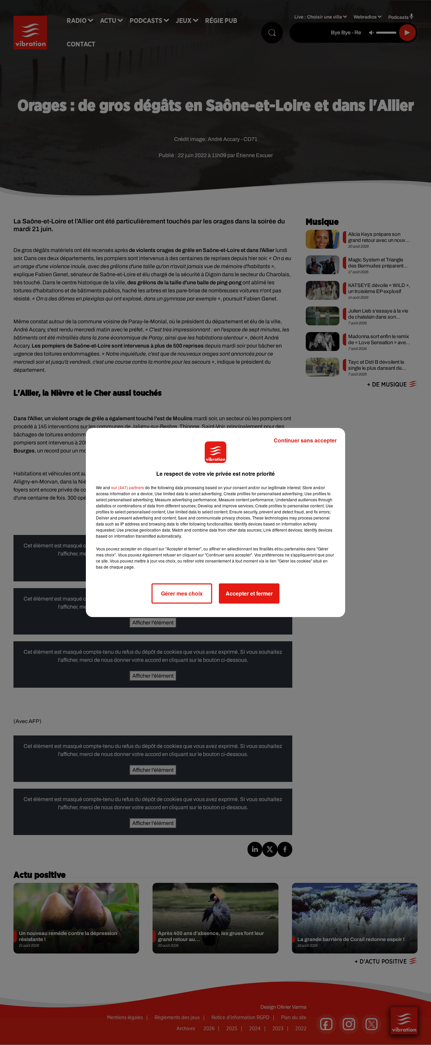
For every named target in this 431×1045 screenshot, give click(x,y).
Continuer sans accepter (305, 440)
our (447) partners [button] (127, 487)
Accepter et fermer (249, 593)
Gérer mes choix (182, 593)
